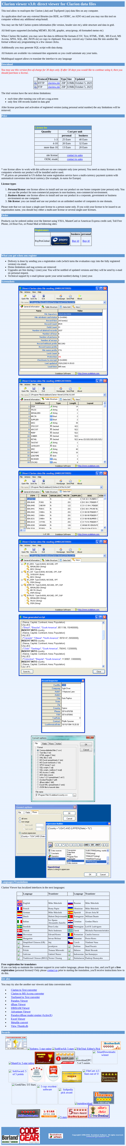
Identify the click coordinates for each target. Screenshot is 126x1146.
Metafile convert (19, 1022)
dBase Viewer (18, 1004)
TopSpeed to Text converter (25, 997)
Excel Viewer (18, 1018)
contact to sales (75, 155)
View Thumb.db (19, 1026)
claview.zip (54, 83)
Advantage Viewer (21, 1011)
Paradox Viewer (19, 1000)
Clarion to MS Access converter (27, 993)
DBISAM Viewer (20, 1008)
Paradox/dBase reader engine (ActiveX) (31, 1015)
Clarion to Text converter (24, 990)
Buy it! (75, 241)
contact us (52, 970)
